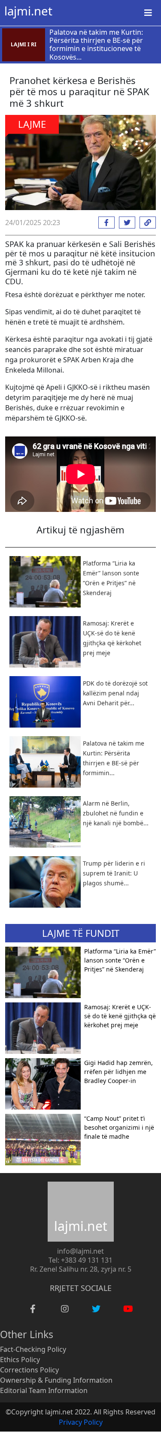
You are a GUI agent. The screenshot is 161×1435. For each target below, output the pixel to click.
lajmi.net (28, 11)
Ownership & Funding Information (56, 1380)
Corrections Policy (29, 1370)
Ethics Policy (20, 1359)
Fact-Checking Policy (33, 1349)
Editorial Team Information (44, 1390)
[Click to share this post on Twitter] (125, 223)
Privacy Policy (81, 1422)
